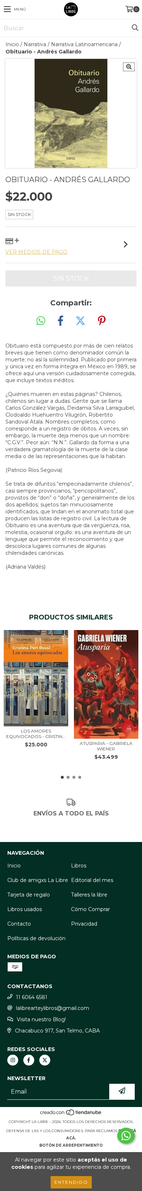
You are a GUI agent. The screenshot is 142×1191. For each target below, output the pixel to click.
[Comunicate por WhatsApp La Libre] (126, 1136)
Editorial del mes (92, 880)
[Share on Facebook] (60, 321)
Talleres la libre (89, 894)
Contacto (19, 924)
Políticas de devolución (36, 938)
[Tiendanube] (71, 1114)
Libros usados (24, 909)
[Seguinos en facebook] (28, 1060)
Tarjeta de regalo (28, 894)
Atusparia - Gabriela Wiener (106, 746)
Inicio (12, 44)
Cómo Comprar (90, 909)
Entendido (71, 1182)
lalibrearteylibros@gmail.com (52, 1008)
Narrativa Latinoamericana (84, 44)
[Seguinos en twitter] (44, 1060)
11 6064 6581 (31, 997)
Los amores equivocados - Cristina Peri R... (36, 733)
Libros (78, 865)
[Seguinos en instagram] (12, 1060)
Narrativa (35, 44)
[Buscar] (134, 28)
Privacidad (84, 924)
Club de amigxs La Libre (37, 880)
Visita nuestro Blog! (41, 1019)
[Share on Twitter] (80, 321)
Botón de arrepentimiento (71, 1145)
